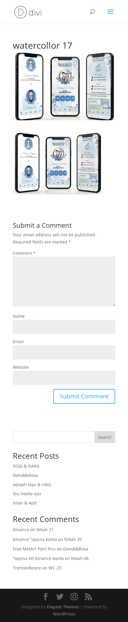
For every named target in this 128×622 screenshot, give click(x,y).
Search (105, 437)
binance (21, 529)
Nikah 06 (80, 558)
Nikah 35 (73, 539)
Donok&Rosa (25, 475)
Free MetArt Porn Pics (34, 549)
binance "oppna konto (35, 539)
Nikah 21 (45, 529)
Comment (24, 253)
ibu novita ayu (27, 493)
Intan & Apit (25, 503)
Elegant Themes (63, 607)
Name (19, 316)
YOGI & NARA (26, 466)
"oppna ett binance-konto (38, 558)
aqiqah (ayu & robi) (32, 484)
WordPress (64, 614)
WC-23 (55, 568)
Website (21, 367)
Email (18, 341)
